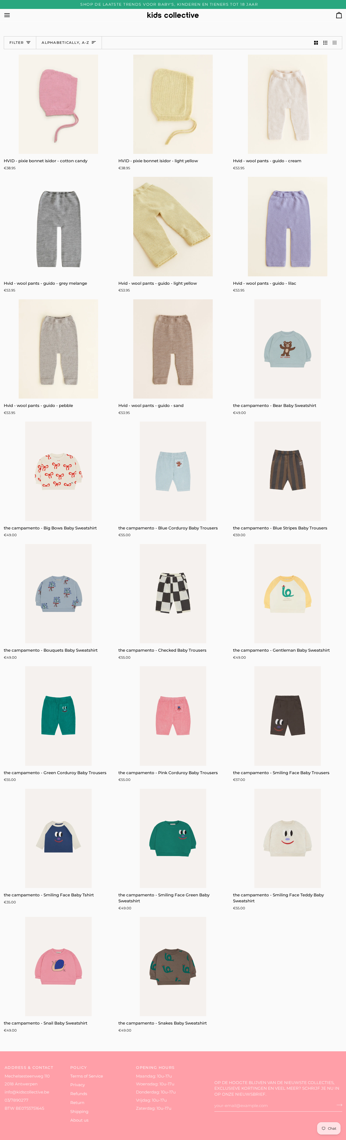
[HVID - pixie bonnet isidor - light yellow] (173, 104)
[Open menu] (12, 15)
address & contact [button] (29, 1067)
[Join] (337, 1105)
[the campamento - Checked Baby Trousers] (173, 593)
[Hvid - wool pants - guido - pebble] (58, 349)
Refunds (78, 1093)
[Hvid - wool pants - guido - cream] (287, 104)
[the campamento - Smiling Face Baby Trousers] (287, 715)
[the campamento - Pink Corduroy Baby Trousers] (173, 715)
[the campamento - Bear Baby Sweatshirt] (287, 349)
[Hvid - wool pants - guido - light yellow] (173, 226)
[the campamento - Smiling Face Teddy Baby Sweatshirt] (287, 838)
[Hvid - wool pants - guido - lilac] (287, 226)
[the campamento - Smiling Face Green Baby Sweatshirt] (173, 838)
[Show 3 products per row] (325, 43)
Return (77, 1102)
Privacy (77, 1084)
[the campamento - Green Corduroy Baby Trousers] (58, 715)
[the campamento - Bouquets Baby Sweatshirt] (58, 593)
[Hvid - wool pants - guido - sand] (173, 349)
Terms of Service (86, 1076)
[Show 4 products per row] (336, 43)
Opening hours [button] (155, 1067)
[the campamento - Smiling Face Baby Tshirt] (58, 838)
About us (79, 1120)
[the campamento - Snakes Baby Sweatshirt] (173, 966)
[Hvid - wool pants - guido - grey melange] (58, 226)
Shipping (79, 1111)
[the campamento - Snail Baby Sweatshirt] (58, 966)
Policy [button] (78, 1067)
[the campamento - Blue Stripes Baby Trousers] (287, 471)
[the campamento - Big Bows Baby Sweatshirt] (58, 471)
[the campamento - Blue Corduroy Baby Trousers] (173, 471)
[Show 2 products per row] (316, 43)
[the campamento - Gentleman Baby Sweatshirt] (287, 593)
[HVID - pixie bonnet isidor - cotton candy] (58, 104)
